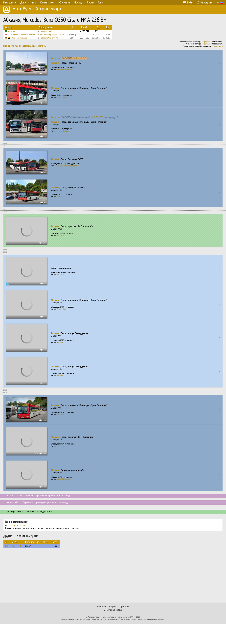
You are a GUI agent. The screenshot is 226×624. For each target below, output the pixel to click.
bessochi (60, 235)
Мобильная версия (113, 610)
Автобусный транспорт (37, 8)
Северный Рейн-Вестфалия (23, 35)
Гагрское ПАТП (46, 31)
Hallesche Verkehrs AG (49, 38)
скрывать (206, 42)
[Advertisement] (113, 577)
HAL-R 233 (17, 546)
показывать (218, 46)
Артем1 (60, 342)
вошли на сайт (19, 525)
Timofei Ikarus (62, 97)
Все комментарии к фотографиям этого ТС (24, 46)
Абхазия (11, 31)
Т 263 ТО (99, 117)
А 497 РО (81, 58)
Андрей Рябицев (63, 479)
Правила (124, 606)
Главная (101, 606)
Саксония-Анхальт (19, 38)
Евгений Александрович (67, 166)
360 (7, 546)
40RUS (59, 197)
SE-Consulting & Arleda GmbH (52, 35)
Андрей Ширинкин (64, 69)
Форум (112, 606)
